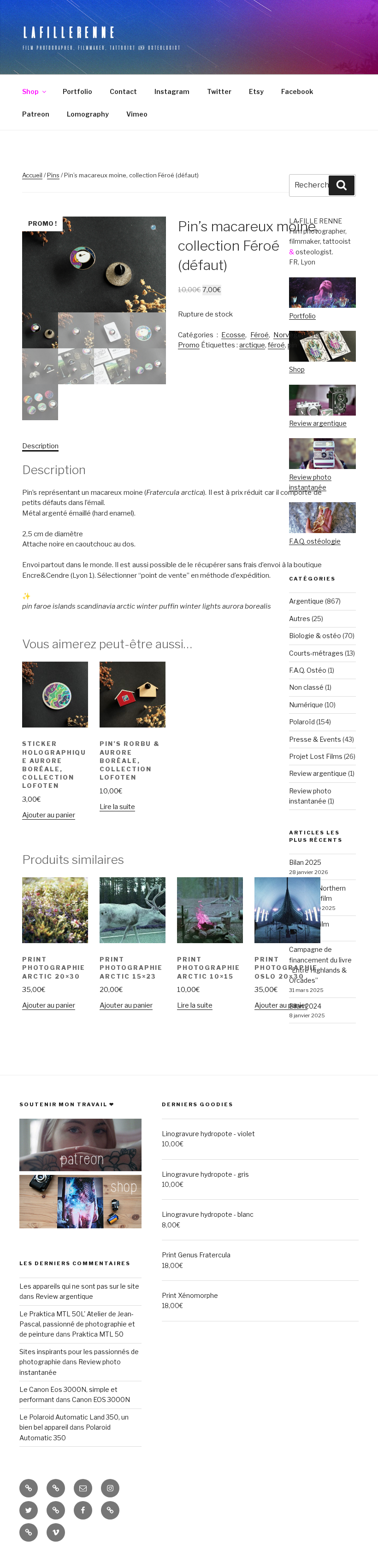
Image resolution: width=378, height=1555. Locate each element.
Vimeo (137, 114)
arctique (252, 345)
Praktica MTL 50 (98, 1334)
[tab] (40, 446)
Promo (189, 345)
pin (292, 345)
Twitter (219, 91)
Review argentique (64, 1296)
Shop (30, 91)
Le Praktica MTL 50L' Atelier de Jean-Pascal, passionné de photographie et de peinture (77, 1324)
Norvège (287, 335)
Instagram (171, 91)
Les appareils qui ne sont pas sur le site (79, 1286)
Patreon (35, 114)
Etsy (256, 91)
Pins (53, 175)
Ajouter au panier (48, 815)
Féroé (259, 335)
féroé (276, 345)
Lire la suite (117, 807)
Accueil (32, 175)
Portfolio (77, 91)
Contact (123, 91)
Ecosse (233, 335)
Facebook (297, 91)
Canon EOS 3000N (101, 1399)
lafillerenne (69, 32)
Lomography (88, 114)
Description (40, 446)
